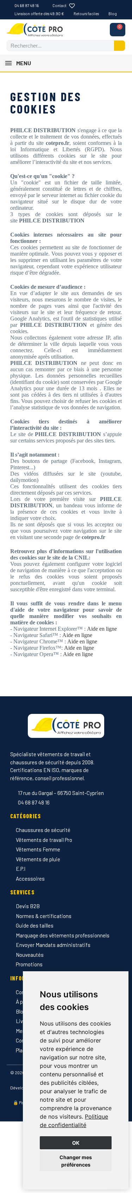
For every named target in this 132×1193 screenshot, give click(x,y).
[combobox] (56, 46)
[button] (117, 30)
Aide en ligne (101, 629)
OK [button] (76, 1143)
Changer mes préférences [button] (75, 1161)
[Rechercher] (119, 46)
